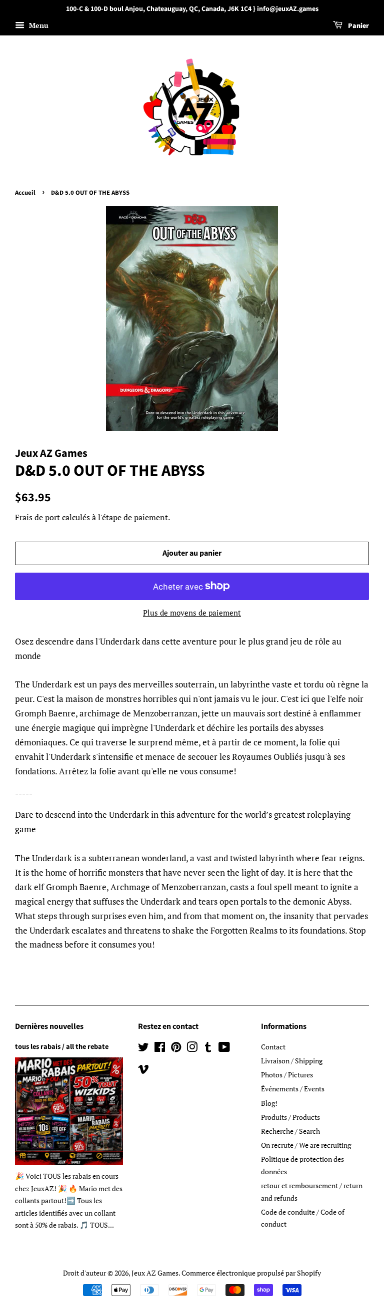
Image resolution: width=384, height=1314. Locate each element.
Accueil (25, 192)
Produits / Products (290, 1117)
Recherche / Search (290, 1131)
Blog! (269, 1103)
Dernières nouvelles (49, 1026)
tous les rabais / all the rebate (61, 1046)
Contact (273, 1046)
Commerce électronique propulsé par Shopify (251, 1273)
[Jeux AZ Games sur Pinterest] (176, 1048)
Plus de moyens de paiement (192, 613)
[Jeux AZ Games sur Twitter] (143, 1048)
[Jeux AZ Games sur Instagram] (192, 1048)
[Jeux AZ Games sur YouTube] (224, 1048)
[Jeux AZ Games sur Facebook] (160, 1048)
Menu (37, 25)
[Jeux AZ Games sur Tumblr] (208, 1048)
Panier (357, 26)
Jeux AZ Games (155, 1273)
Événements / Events (292, 1088)
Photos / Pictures (287, 1074)
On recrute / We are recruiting (306, 1145)
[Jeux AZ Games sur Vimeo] (143, 1070)
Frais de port (37, 517)
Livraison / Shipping (291, 1060)
